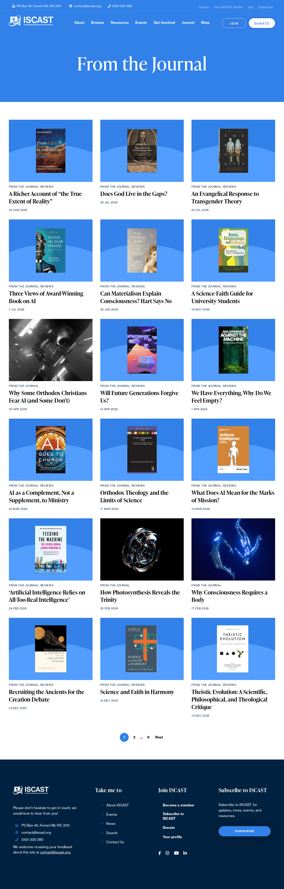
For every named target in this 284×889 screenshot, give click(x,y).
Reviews (47, 186)
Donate (262, 23)
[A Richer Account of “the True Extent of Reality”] (51, 151)
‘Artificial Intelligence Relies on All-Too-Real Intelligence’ (47, 596)
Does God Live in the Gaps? (133, 193)
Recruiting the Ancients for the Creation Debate (46, 695)
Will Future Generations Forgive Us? (139, 397)
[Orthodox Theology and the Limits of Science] (142, 450)
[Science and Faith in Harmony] (142, 649)
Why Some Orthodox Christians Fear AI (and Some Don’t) (48, 397)
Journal (187, 22)
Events (141, 22)
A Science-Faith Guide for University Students (222, 297)
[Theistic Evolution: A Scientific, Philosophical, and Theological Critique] (233, 649)
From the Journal (24, 186)
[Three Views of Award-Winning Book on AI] (51, 250)
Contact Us (115, 842)
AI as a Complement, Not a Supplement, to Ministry (41, 496)
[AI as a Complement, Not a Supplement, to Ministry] (51, 450)
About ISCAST (117, 805)
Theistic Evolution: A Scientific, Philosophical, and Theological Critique (229, 699)
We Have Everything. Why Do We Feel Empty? (231, 397)
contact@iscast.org (87, 6)
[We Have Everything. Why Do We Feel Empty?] (233, 350)
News (110, 823)
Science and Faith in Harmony (137, 692)
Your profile (172, 837)
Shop (205, 22)
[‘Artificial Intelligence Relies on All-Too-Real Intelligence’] (51, 549)
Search (204, 7)
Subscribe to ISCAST (173, 816)
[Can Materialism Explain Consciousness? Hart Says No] (142, 250)
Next (159, 737)
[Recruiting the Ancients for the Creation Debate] (51, 649)
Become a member (178, 805)
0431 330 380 (122, 6)
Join (250, 7)
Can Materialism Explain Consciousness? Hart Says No (136, 297)
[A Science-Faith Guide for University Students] (233, 250)
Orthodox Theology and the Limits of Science (134, 496)
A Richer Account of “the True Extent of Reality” (45, 197)
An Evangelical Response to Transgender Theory (225, 197)
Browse (97, 22)
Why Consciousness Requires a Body (229, 596)
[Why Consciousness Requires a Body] (233, 549)
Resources (120, 22)
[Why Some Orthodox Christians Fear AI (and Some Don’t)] (51, 350)
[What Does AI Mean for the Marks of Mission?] (233, 450)
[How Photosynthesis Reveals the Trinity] (142, 549)
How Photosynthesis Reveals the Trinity (140, 596)
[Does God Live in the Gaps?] (142, 151)
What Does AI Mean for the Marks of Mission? (232, 496)
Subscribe (265, 7)
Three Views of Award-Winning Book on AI (46, 297)
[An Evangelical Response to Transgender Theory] (233, 151)
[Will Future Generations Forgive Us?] (142, 350)
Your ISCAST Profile (228, 7)
